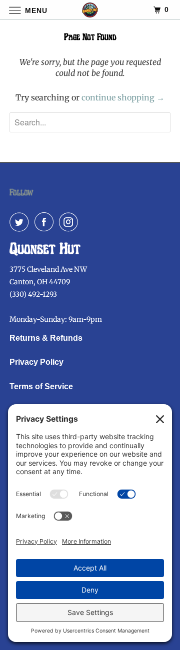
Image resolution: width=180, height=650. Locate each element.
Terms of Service (41, 386)
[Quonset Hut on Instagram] (70, 221)
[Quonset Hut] (90, 9)
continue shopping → (123, 97)
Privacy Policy (37, 362)
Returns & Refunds (46, 338)
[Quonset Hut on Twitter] (21, 221)
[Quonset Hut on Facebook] (46, 221)
